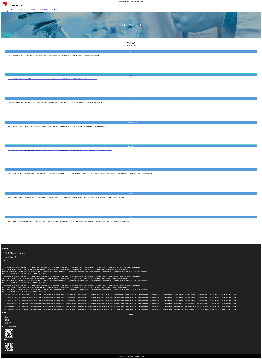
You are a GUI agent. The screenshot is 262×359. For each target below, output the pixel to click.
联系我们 (54, 9)
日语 (5, 11)
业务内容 (22, 9)
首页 (4, 9)
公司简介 (13, 9)
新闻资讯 (32, 9)
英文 (9, 11)
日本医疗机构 (44, 9)
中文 (2, 11)
